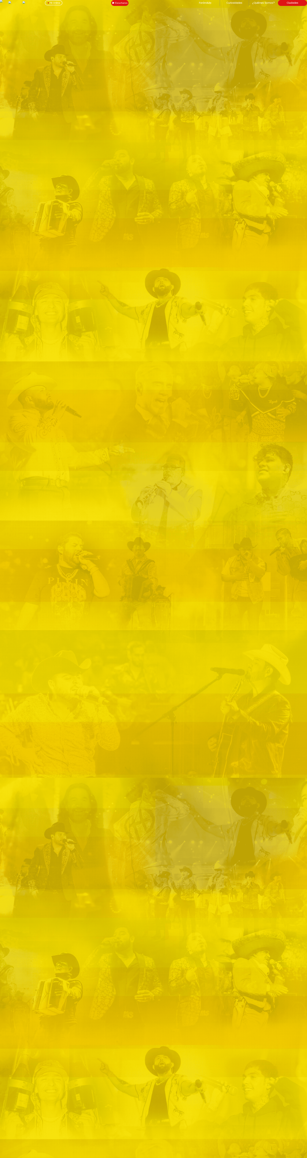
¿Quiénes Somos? (263, 2)
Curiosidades (234, 2)
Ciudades (292, 2)
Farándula (205, 2)
